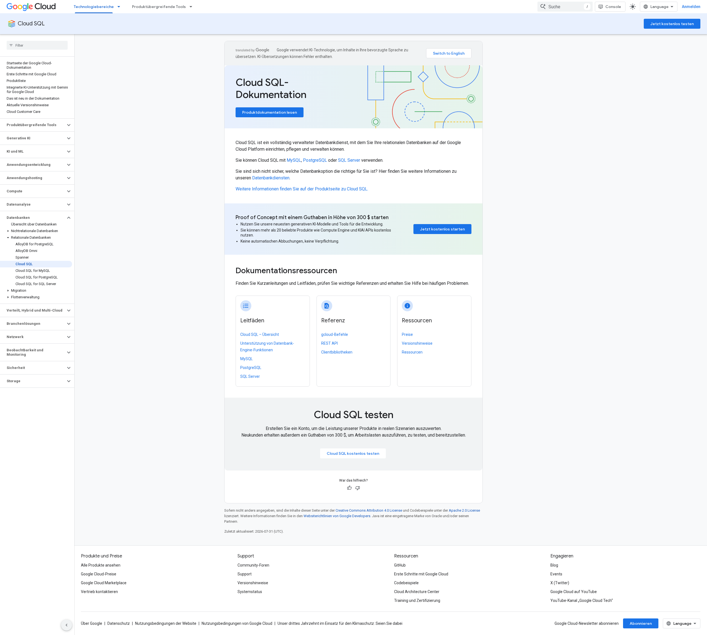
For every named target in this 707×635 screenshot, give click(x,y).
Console (613, 6)
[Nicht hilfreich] (358, 488)
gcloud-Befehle (334, 334)
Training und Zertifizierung (417, 600)
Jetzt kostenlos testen (672, 23)
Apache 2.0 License (464, 510)
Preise (407, 334)
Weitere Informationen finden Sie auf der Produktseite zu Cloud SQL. (302, 189)
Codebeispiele (406, 583)
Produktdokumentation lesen (269, 112)
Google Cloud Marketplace (103, 583)
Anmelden (691, 6)
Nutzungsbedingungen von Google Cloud (237, 623)
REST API (329, 343)
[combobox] (565, 7)
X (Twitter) (559, 583)
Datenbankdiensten (270, 177)
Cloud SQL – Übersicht (259, 334)
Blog (554, 565)
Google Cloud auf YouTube (573, 591)
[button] (32, 125)
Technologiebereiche (94, 6)
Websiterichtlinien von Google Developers (337, 516)
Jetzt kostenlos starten (442, 229)
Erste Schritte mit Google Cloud (421, 574)
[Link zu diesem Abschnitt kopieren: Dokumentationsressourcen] (344, 271)
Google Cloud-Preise (98, 574)
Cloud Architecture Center (416, 591)
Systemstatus (250, 591)
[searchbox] (37, 45)
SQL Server (349, 160)
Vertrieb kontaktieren (99, 591)
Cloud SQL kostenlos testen (353, 453)
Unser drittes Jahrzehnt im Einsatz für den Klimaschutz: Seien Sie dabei (340, 623)
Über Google (91, 623)
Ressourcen (412, 352)
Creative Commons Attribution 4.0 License (369, 510)
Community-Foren (253, 565)
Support (245, 574)
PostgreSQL (315, 160)
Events (556, 574)
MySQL (294, 160)
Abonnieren (641, 623)
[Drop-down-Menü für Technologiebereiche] (120, 6)
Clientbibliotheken (336, 352)
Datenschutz (118, 623)
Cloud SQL (31, 23)
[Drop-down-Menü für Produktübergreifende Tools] (192, 6)
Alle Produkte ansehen (100, 565)
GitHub (400, 565)
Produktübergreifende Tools (159, 6)
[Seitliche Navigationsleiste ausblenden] (66, 625)
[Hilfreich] (349, 488)
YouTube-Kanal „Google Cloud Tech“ (581, 600)
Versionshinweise (417, 343)
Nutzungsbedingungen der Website (165, 623)
